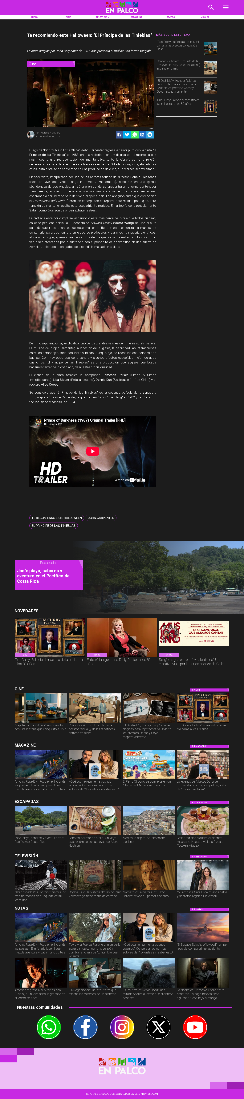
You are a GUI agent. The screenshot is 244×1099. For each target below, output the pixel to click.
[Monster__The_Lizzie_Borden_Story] (149, 889)
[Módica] (149, 835)
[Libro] (41, 778)
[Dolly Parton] (122, 656)
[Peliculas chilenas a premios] (210, 93)
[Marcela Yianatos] (31, 138)
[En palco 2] (122, 14)
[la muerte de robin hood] (149, 987)
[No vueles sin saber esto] (95, 778)
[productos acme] (210, 74)
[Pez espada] (95, 835)
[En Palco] (211, 11)
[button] (56, 518)
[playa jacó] (41, 835)
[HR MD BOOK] (203, 778)
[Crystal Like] (95, 889)
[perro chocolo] (149, 778)
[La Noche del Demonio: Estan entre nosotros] (203, 987)
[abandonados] (41, 889)
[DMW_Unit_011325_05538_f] (95, 987)
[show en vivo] (194, 656)
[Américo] (41, 987)
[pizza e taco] (203, 835)
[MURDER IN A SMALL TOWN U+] (203, 889)
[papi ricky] (210, 54)
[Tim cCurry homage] (210, 113)
